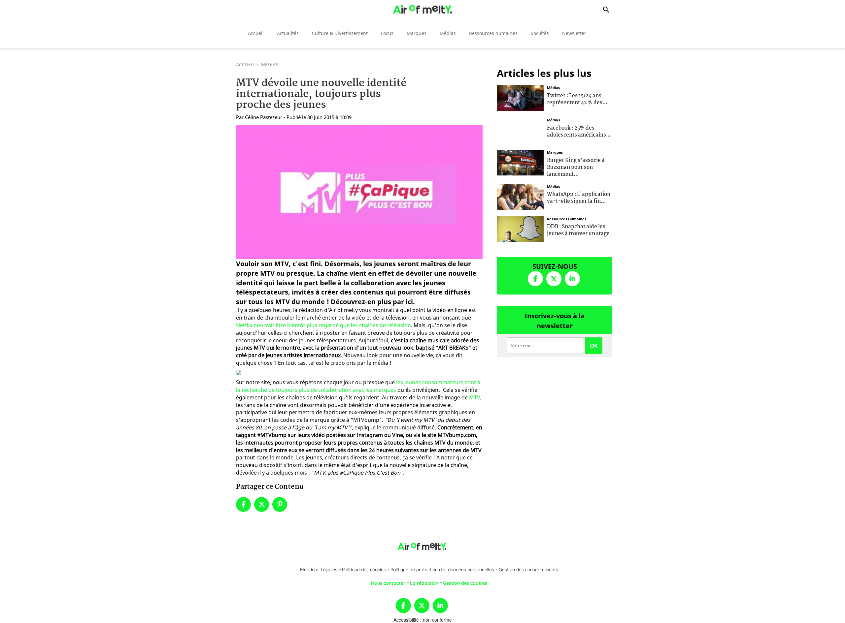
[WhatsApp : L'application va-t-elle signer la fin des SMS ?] (520, 196)
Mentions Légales (318, 570)
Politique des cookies (364, 570)
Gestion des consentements (528, 570)
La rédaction (424, 583)
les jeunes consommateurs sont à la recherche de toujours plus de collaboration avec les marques (358, 386)
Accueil (256, 33)
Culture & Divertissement (340, 33)
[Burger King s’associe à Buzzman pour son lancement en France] (520, 162)
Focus (387, 33)
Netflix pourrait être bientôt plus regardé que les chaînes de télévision (323, 325)
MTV (474, 397)
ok (594, 345)
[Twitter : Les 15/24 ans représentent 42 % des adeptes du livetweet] (520, 97)
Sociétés (540, 33)
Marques (416, 33)
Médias (448, 33)
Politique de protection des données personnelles (442, 570)
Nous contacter (388, 583)
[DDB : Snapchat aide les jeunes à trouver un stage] (520, 228)
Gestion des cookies (465, 583)
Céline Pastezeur (263, 117)
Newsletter (574, 33)
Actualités (288, 33)
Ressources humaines (493, 33)
